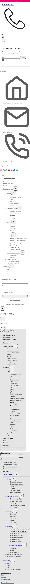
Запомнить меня (8, 292)
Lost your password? (15, 300)
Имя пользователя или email (10, 279)
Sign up (22, 304)
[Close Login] (2, 308)
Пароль (4, 285)
